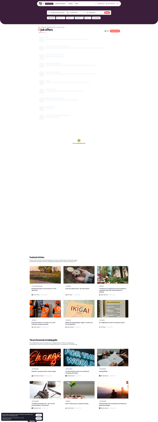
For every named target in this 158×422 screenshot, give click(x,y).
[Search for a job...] (94, 3)
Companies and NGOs (60, 3)
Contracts (70, 17)
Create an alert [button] (115, 31)
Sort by (42, 32)
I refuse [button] (39, 418)
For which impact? (73, 12)
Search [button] (107, 12)
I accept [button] (39, 415)
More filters (97, 17)
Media (76, 3)
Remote (86, 17)
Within (59, 17)
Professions (80, 17)
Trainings (70, 3)
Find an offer (49, 3)
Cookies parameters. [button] (6, 419)
